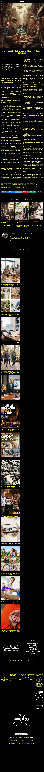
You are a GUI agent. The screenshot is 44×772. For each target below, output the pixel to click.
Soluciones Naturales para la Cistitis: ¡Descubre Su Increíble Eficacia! (36, 224)
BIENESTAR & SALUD (25, 54)
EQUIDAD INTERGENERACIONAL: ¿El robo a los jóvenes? (10, 487)
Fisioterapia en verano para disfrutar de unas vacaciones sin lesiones (10, 602)
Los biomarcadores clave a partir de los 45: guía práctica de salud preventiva (10, 343)
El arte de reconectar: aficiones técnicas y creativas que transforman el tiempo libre (10, 314)
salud (31, 159)
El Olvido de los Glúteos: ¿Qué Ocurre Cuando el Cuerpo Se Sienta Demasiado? (11, 63)
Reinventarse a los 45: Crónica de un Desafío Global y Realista (10, 401)
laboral (25, 107)
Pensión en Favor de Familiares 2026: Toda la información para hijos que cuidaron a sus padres (22, 224)
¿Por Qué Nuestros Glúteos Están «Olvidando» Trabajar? (11, 65)
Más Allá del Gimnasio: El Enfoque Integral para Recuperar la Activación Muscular (12, 73)
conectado (11, 252)
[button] (28, 734)
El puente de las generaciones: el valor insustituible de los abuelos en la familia (10, 285)
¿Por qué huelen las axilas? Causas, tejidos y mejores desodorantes (10, 516)
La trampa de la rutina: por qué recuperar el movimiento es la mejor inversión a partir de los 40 (10, 372)
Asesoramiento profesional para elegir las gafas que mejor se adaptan (10, 544)
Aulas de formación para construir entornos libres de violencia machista (10, 634)
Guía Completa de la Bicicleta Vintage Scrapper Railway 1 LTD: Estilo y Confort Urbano (10, 573)
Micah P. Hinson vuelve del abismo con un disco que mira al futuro (7, 224)
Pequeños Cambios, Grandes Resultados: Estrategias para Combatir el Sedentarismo (12, 71)
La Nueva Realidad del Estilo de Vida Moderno (11, 75)
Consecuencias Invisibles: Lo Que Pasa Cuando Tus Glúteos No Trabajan (12, 67)
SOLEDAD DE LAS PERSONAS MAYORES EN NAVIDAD (10, 430)
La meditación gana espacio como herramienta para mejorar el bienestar (10, 631)
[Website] (10, 240)
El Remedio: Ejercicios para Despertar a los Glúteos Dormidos (12, 69)
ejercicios (12, 93)
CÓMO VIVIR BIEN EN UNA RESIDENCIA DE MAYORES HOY (10, 458)
